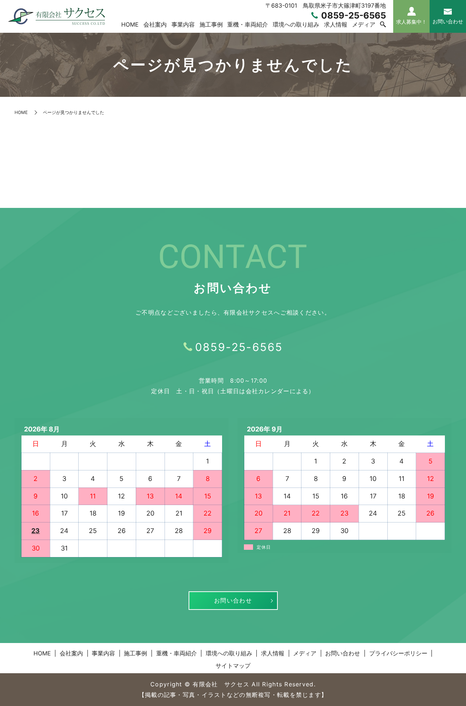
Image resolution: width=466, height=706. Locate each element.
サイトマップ (233, 665)
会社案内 (155, 24)
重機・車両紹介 (247, 24)
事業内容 (183, 24)
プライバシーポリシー (398, 653)
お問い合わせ (233, 600)
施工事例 (211, 24)
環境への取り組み (296, 24)
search (383, 24)
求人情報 (335, 24)
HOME (130, 24)
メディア (363, 24)
